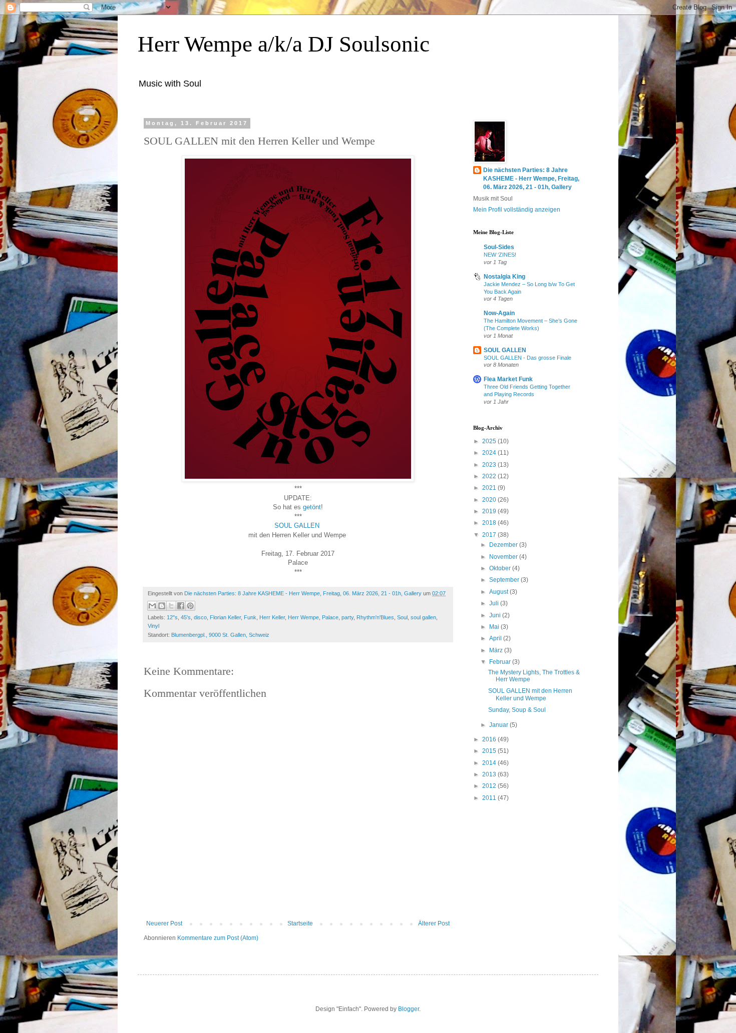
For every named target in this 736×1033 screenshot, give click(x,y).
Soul (402, 617)
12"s (172, 617)
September (505, 579)
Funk (250, 617)
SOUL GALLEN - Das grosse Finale (527, 358)
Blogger (408, 1008)
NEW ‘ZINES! (500, 255)
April (496, 638)
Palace (330, 617)
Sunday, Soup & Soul (517, 709)
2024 (490, 452)
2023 (490, 464)
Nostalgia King (504, 276)
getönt (312, 507)
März (496, 650)
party (347, 617)
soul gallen (423, 617)
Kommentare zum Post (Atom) (217, 937)
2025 (490, 441)
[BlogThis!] (162, 606)
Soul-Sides (499, 247)
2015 (490, 750)
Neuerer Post (164, 923)
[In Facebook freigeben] (181, 606)
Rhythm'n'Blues (375, 617)
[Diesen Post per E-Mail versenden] (152, 606)
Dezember (504, 544)
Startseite (300, 923)
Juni (495, 615)
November (504, 556)
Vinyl (153, 626)
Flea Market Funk (508, 379)
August (499, 591)
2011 (490, 797)
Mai (495, 626)
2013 (490, 774)
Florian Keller (225, 617)
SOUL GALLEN (297, 525)
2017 (490, 534)
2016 (490, 739)
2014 (490, 762)
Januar (499, 724)
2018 (490, 522)
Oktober (500, 568)
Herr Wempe (303, 617)
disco (200, 617)
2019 (490, 511)
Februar (500, 661)
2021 (490, 487)
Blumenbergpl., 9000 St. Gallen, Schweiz (220, 635)
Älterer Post (434, 923)
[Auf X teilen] (171, 606)
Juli (494, 603)
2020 (490, 499)
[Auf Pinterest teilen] (190, 606)
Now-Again (499, 313)
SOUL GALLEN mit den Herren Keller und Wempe (530, 694)
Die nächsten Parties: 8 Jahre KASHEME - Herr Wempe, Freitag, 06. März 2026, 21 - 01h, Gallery (531, 179)
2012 (490, 785)
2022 (490, 476)
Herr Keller (272, 617)
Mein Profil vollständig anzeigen (516, 209)
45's (186, 617)
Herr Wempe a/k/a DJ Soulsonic (284, 44)
